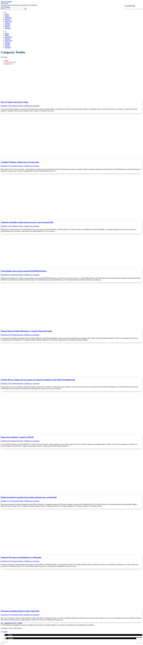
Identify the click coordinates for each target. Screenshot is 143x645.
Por (11, 106)
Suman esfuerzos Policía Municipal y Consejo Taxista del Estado (26, 331)
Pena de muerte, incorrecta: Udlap (14, 102)
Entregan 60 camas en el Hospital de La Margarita (21, 557)
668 (6, 623)
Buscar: (3, 9)
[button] (8, 635)
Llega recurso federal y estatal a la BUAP (17, 437)
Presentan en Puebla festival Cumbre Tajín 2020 (20, 611)
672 (15, 623)
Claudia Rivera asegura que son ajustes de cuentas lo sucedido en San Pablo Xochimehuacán (38, 380)
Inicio (6, 60)
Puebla (3, 106)
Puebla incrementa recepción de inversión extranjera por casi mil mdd (29, 497)
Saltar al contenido (6, 1)
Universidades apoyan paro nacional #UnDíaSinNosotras (23, 271)
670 (10, 623)
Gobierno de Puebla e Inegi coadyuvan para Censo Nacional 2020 (27, 222)
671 (13, 623)
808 (19, 623)
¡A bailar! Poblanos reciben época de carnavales (20, 162)
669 (8, 623)
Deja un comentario (33, 106)
